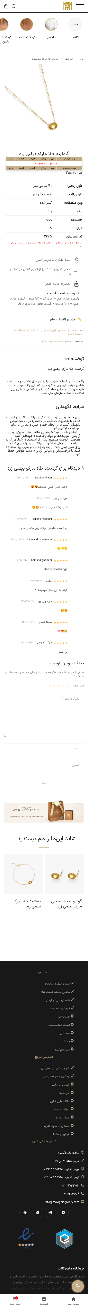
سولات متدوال (62, 1109)
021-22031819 (71, 1194)
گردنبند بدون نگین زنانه (58, 330)
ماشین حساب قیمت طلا (56, 992)
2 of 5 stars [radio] (63, 685)
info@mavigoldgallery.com (63, 1202)
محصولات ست (75, 334)
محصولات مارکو (50, 341)
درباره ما (65, 1093)
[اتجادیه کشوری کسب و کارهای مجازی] (64, 1238)
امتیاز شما (79, 686)
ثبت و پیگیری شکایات (57, 984)
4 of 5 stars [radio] (55, 685)
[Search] (14, 6)
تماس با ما (63, 1118)
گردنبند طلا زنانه (21, 330)
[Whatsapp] (37, 1212)
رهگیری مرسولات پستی (57, 1076)
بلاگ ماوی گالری (60, 1101)
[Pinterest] (25, 1212)
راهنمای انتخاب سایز (63, 319)
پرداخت (65, 1041)
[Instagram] (63, 1212)
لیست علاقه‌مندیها (59, 1025)
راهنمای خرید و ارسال (58, 1000)
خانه (81, 59)
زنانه (74, 330)
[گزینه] (72, 1017)
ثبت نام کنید (63, 1050)
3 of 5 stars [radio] (59, 685)
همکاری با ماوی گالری (57, 1126)
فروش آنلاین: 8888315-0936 (62, 1169)
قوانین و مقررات (61, 1134)
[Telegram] (50, 1212)
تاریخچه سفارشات (60, 1008)
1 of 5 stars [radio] (67, 685)
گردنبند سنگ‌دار (38, 330)
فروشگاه (69, 59)
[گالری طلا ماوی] (67, 6)
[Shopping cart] (6, 7)
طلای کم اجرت (66, 341)
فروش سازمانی (61, 1085)
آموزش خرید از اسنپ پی (56, 1068)
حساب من (64, 1017)
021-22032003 (71, 1186)
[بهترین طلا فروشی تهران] (26, 1238)
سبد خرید (64, 1033)
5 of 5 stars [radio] (50, 685)
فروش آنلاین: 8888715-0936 (62, 1177)
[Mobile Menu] (80, 6)
